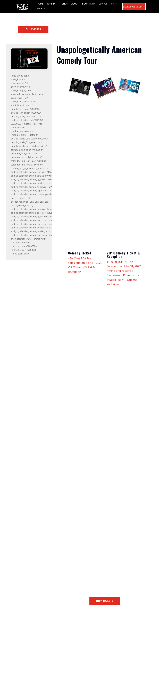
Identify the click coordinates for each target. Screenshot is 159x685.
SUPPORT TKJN (106, 4)
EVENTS (41, 8)
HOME (40, 4)
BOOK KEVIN (88, 4)
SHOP (65, 4)
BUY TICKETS (104, 601)
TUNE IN (51, 4)
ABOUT (75, 4)
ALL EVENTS (33, 29)
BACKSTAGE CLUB (132, 6)
